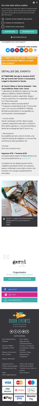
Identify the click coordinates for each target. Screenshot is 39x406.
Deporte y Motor (8, 348)
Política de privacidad (9, 366)
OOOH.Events (21, 324)
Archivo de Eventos (27, 364)
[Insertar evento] (30, 50)
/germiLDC (12, 289)
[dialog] (19, 20)
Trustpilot (19, 403)
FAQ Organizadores (9, 375)
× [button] (36, 2)
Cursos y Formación (27, 346)
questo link (26, 158)
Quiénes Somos (8, 364)
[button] (19, 37)
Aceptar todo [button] (10, 32)
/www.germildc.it (15, 300)
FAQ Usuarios (24, 373)
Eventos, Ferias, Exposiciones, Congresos (25, 354)
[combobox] (34, 3)
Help (4, 373)
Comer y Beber (7, 346)
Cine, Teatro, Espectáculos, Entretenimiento (26, 341)
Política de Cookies (26, 366)
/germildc (12, 295)
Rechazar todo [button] (28, 32)
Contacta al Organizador (19, 279)
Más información (7, 15)
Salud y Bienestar (8, 359)
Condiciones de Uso (9, 368)
